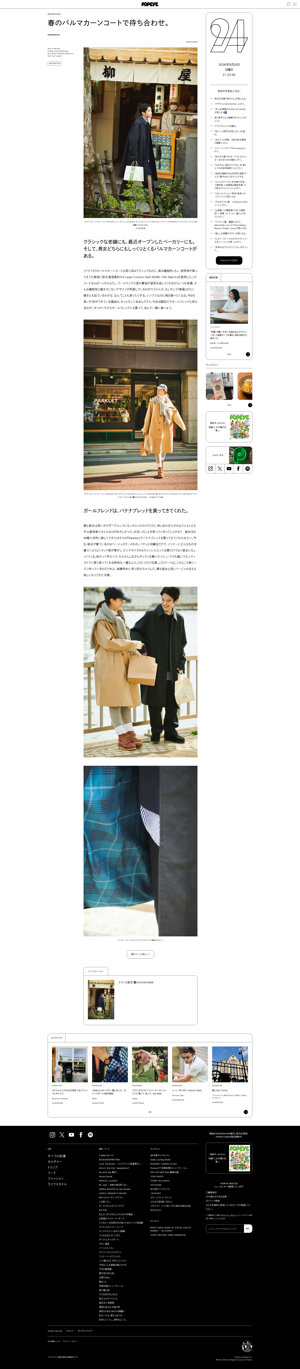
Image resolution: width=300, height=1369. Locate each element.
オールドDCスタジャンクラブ (111, 1206)
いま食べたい (105, 1201)
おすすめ (103, 1210)
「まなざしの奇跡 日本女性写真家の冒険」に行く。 (230, 141)
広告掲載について (54, 1341)
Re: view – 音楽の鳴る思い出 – (113, 1185)
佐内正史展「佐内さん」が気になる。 (230, 98)
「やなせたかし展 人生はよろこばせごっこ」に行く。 (231, 204)
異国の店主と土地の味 (109, 1307)
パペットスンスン (106, 1248)
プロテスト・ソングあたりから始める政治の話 (170, 1206)
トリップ (53, 1167)
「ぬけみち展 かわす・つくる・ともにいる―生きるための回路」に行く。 (231, 158)
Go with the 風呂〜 (108, 1172)
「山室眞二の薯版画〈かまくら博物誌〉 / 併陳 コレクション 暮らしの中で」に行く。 (230, 213)
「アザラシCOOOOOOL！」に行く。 (229, 104)
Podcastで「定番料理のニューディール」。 (169, 1168)
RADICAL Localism (108, 1180)
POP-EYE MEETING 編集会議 (164, 1172)
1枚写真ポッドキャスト (160, 1155)
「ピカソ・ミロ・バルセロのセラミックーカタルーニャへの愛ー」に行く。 (231, 240)
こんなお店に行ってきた (110, 1235)
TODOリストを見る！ (229, 260)
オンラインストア (85, 1331)
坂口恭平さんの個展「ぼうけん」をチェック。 (230, 119)
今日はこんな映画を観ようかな (113, 1265)
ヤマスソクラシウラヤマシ (110, 1252)
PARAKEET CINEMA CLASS (163, 1163)
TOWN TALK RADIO (160, 1180)
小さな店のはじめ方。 (108, 1294)
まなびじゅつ (156, 1210)
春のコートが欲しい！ (140, 954)
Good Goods (105, 1176)
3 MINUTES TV (106, 1155)
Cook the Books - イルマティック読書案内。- (120, 1163)
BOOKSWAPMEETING (109, 1159)
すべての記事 (57, 1156)
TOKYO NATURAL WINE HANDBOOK (168, 1235)
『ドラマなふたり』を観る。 (225, 126)
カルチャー (55, 1162)
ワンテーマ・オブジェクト (110, 1256)
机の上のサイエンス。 (108, 1298)
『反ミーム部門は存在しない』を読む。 (229, 133)
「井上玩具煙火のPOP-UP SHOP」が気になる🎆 (230, 111)
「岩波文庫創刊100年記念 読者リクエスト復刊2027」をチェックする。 (230, 175)
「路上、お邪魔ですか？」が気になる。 (230, 233)
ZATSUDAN (155, 1185)
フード (52, 1173)
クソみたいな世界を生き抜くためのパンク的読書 (121, 1222)
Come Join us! (55, 1331)
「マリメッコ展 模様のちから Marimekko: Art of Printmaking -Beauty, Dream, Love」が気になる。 (230, 225)
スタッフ (70, 1331)
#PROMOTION (54, 63)
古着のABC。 (105, 1277)
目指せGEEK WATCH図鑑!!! (111, 1311)
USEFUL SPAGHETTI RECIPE (112, 1193)
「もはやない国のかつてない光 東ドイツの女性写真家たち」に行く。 (230, 167)
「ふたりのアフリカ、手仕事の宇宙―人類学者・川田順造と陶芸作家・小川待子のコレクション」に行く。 (230, 185)
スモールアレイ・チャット (161, 1197)
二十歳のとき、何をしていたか (112, 1260)
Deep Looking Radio (160, 1159)
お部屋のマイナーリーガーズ (111, 1218)
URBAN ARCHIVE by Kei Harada (114, 1189)
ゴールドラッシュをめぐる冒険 (112, 1231)
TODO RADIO (157, 1176)
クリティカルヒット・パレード (111, 1227)
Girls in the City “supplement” (114, 1168)
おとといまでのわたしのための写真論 (116, 1214)
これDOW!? (155, 1193)
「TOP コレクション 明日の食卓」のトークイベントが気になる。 (230, 195)
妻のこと (103, 1281)
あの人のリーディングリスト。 (111, 1197)
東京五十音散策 (106, 1302)
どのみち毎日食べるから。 (161, 1201)
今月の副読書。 (106, 1269)
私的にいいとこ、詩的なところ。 (112, 1319)
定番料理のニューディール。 (111, 1286)
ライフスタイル (57, 1184)
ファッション (56, 1179)
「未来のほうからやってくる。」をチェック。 (231, 249)
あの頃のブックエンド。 (160, 1189)
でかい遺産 (104, 1244)
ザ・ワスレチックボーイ (109, 1239)
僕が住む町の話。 (107, 1273)
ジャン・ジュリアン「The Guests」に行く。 (230, 150)
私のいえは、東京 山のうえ (111, 1315)
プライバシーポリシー (229, 1215)
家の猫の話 (104, 1290)
